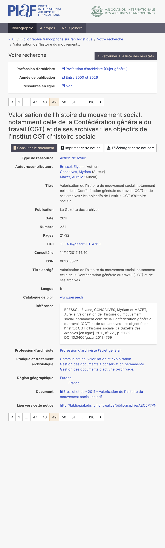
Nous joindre (72, 28)
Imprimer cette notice (82, 148)
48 (45, 102)
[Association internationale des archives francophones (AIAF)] (123, 11)
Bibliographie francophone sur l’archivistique (56, 39)
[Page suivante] (100, 102)
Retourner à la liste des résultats (127, 56)
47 (35, 102)
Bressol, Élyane (72, 166)
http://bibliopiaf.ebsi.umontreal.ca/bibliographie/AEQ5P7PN (108, 405)
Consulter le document (35, 148)
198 (91, 102)
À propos (47, 28)
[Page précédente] (12, 102)
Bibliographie (22, 28)
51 (73, 102)
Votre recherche (110, 39)
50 (64, 102)
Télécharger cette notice (130, 148)
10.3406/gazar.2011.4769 (80, 244)
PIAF (12, 39)
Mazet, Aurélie (71, 177)
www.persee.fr (71, 297)
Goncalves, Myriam (75, 172)
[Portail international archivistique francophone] (34, 11)
